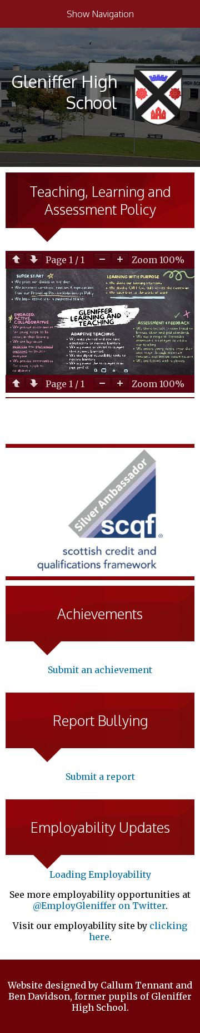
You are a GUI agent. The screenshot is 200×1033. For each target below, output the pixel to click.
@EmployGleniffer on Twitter (99, 905)
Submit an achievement (100, 669)
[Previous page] (16, 259)
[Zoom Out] (102, 259)
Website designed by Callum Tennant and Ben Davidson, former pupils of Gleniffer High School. (100, 996)
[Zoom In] (120, 259)
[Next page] (34, 259)
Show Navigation (100, 13)
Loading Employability (100, 874)
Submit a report (100, 776)
